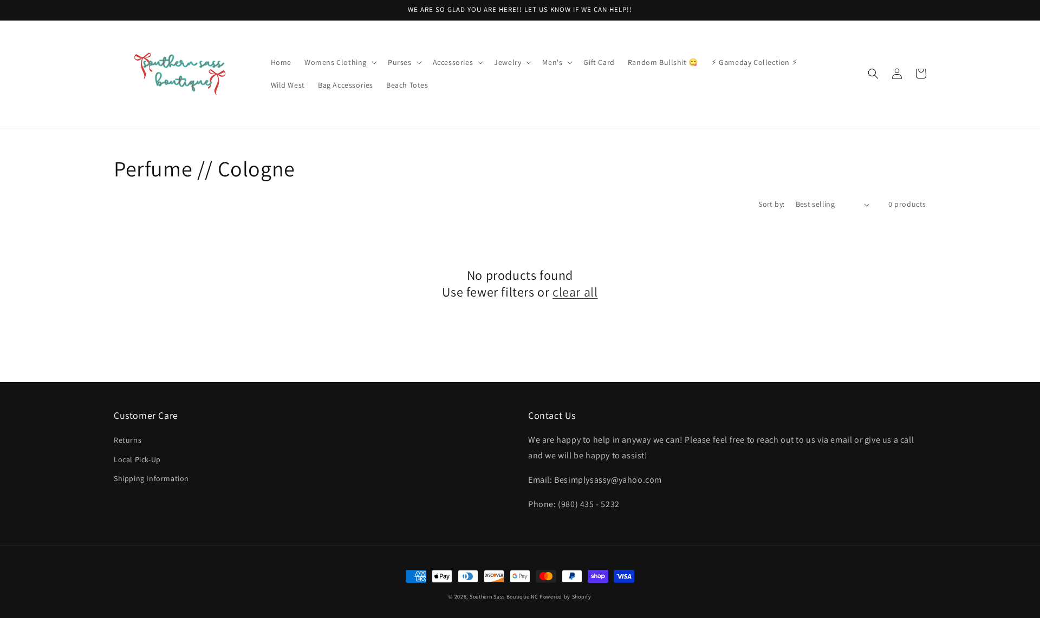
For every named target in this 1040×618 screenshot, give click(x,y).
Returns (127, 440)
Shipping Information (151, 478)
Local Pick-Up (137, 459)
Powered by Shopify (566, 596)
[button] (339, 62)
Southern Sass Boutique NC (504, 596)
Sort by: (771, 204)
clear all (574, 292)
